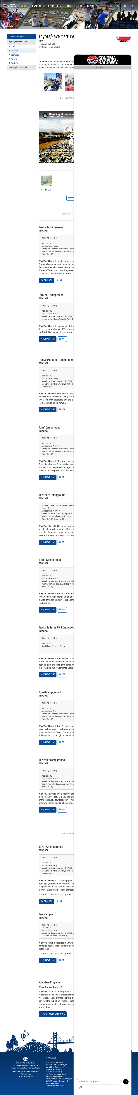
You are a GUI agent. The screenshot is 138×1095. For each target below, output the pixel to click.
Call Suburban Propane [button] (54, 1014)
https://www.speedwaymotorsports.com (25, 1068)
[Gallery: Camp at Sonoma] (52, 82)
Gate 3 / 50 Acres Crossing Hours (57, 894)
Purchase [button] (47, 280)
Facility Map (46, 189)
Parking (14, 59)
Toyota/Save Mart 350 (57, 36)
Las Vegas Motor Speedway (56, 1074)
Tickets (14, 46)
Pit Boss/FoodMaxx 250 (18, 68)
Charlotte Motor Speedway (55, 1065)
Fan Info (14, 63)
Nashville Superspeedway (55, 1076)
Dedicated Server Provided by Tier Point (25, 1071)
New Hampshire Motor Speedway (58, 1079)
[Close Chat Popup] (129, 57)
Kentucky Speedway (53, 1072)
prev (40, 80)
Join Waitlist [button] (49, 339)
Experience (70, 98)
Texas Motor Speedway (54, 1086)
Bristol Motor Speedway (54, 1062)
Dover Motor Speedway (54, 1067)
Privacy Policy (26, 1074)
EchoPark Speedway (53, 1069)
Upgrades (15, 55)
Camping (14, 50)
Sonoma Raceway (52, 1083)
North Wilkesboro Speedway (56, 1081)
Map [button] (60, 280)
